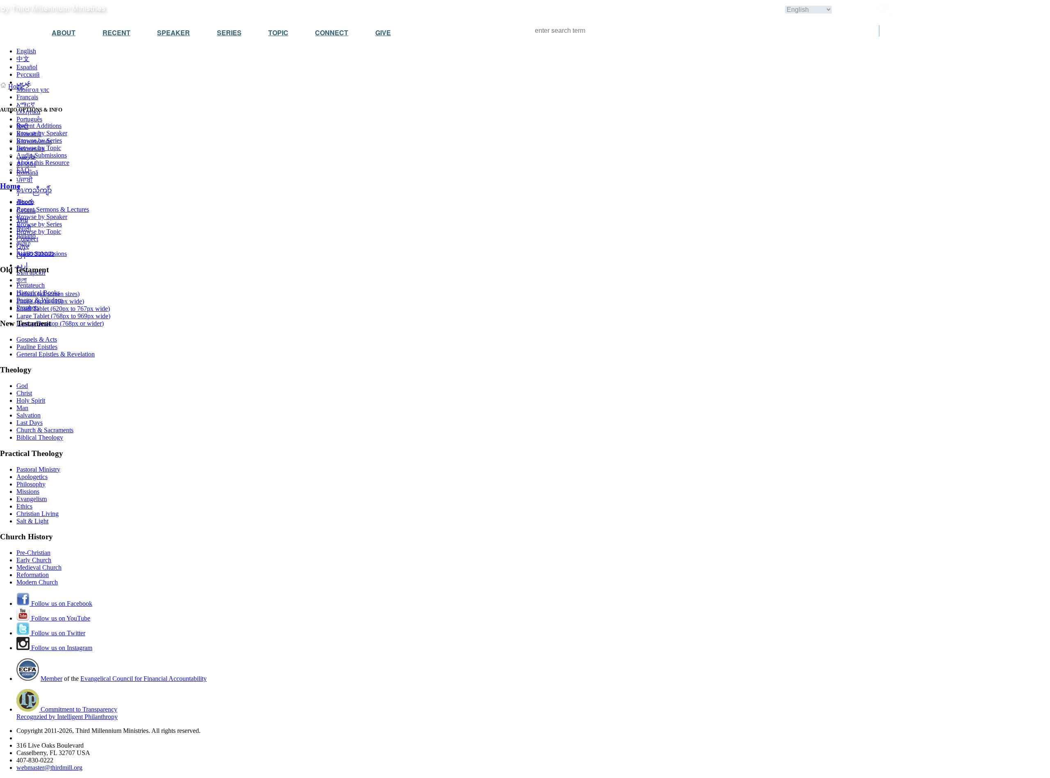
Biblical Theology (39, 437)
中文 (23, 58)
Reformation (32, 574)
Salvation (28, 415)
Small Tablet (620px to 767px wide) (63, 308)
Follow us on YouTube (60, 618)
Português (29, 119)
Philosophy (31, 484)
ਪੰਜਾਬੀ (24, 179)
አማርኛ (25, 104)
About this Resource (42, 162)
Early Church (33, 560)
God (22, 385)
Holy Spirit (30, 400)
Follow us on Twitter (57, 633)
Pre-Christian (33, 552)
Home (16, 86)
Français (27, 97)
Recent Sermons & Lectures (52, 209)
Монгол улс (32, 89)
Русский (28, 74)
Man (22, 407)
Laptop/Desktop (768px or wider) (60, 323)
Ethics (24, 506)
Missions (27, 491)
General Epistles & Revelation (55, 354)
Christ (24, 393)
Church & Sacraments (44, 430)
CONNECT (331, 32)
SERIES (229, 32)
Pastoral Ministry (38, 469)
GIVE (383, 32)
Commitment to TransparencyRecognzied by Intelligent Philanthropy (67, 713)
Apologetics (32, 476)
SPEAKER (173, 32)
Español (26, 67)
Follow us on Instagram (61, 647)
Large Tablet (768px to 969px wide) (63, 316)
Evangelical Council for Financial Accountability (143, 678)
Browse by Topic (38, 147)
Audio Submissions (41, 155)
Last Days (29, 422)
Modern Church (37, 582)
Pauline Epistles (36, 346)
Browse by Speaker (41, 133)
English (26, 51)
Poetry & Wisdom (39, 300)
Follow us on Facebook (61, 603)
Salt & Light (32, 521)
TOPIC (278, 32)
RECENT (116, 32)
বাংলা (21, 279)
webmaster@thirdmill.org (49, 767)
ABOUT (63, 32)
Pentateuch (30, 285)
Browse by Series (39, 140)
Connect (27, 238)
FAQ (23, 170)
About (24, 201)
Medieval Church (39, 567)
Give (22, 246)
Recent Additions (39, 125)
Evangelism (31, 498)
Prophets (27, 307)
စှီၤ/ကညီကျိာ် (34, 190)
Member (51, 678)
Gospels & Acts (36, 339)
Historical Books (38, 292)
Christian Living (37, 513)
